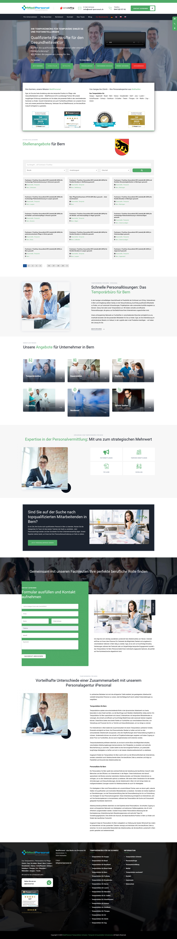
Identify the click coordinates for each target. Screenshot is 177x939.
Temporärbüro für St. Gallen (101, 895)
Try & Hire (119, 376)
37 (53, 265)
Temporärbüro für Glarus (100, 884)
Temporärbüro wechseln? (134, 872)
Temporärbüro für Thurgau (101, 911)
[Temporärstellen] (60, 378)
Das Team (81, 17)
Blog (90, 17)
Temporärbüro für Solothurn (101, 907)
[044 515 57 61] (174, 23)
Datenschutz (130, 884)
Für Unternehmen (30, 17)
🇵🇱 (121, 17)
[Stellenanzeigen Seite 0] (67, 265)
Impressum (129, 880)
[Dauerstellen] (105, 378)
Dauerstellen (76, 376)
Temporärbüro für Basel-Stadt (102, 868)
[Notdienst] (105, 412)
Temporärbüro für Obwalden (101, 892)
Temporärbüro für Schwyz (100, 903)
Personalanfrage (131, 861)
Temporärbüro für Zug (99, 923)
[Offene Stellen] (149, 407)
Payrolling (30, 405)
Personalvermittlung (132, 864)
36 (49, 265)
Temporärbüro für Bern (99, 872)
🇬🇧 (116, 17)
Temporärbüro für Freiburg (101, 876)
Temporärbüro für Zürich (100, 919)
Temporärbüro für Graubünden (102, 880)
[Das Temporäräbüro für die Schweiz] (35, 8)
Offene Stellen (121, 405)
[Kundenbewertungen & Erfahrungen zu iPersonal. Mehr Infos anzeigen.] (72, 119)
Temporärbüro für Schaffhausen (102, 899)
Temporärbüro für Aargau (100, 857)
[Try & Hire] (149, 378)
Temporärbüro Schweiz (133, 857)
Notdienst (59, 17)
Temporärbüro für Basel (100, 861)
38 (58, 265)
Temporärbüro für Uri (99, 915)
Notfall (128, 868)
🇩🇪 (112, 17)
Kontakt (70, 17)
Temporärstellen (33, 376)
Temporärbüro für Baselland (101, 864)
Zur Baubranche (102, 17)
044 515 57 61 (29, 884)
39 (63, 265)
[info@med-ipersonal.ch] (174, 19)
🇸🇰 (125, 17)
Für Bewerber (46, 17)
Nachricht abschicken (33, 656)
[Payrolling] (60, 407)
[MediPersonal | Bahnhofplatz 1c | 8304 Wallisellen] (174, 28)
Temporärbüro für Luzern (100, 888)
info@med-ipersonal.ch (63, 863)
